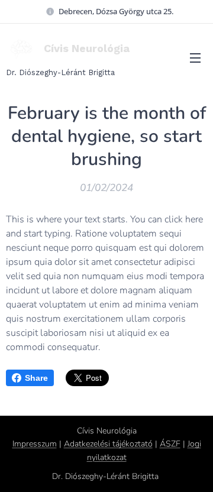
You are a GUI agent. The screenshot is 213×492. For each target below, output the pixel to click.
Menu (195, 57)
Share (36, 378)
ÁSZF (170, 443)
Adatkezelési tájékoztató (108, 443)
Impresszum (34, 443)
